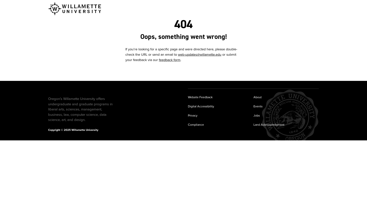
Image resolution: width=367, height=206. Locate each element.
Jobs (256, 115)
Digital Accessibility (201, 106)
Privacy (192, 115)
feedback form (169, 59)
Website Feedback (200, 97)
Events (257, 106)
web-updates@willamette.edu (199, 54)
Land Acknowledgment (268, 124)
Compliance (196, 124)
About (257, 97)
